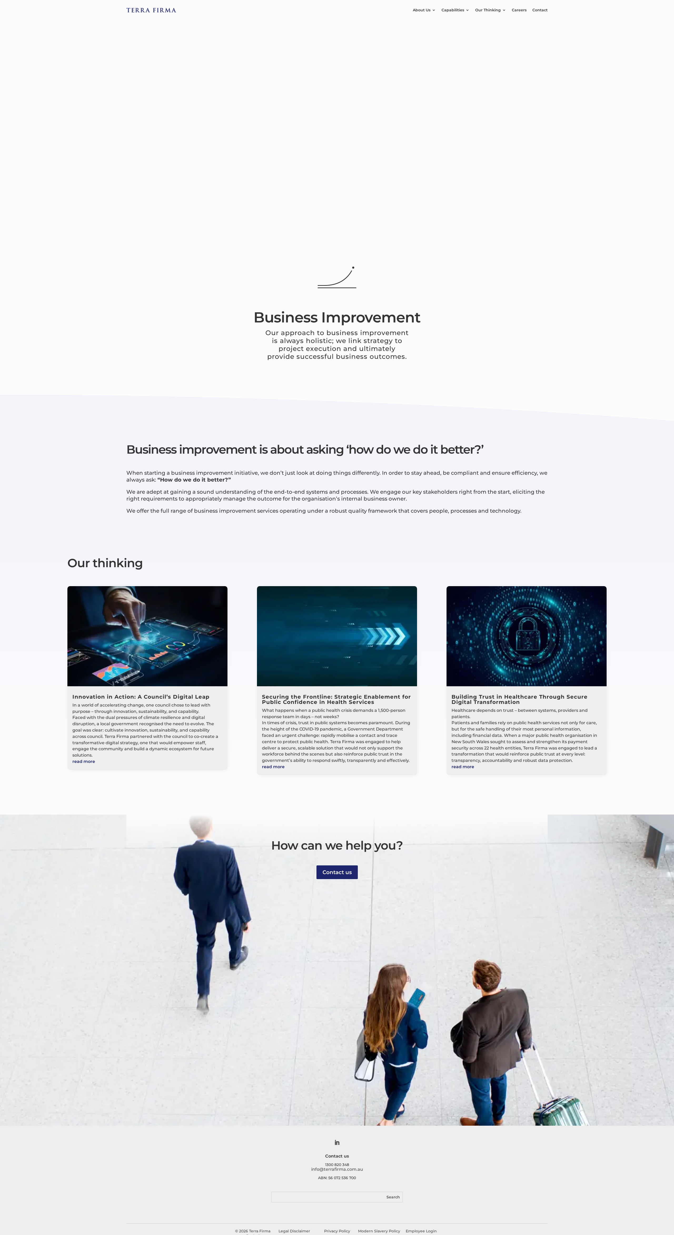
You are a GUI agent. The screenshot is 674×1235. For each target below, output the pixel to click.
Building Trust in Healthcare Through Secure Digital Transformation (520, 699)
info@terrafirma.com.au (337, 1169)
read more (83, 761)
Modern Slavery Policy (379, 1231)
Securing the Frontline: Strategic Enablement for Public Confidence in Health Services (336, 699)
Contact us (337, 872)
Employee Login (421, 1231)
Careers (519, 10)
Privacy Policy (337, 1231)
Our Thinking (488, 10)
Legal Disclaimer (295, 1231)
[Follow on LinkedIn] (337, 1142)
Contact (540, 10)
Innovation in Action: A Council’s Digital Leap (141, 697)
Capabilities (453, 10)
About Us (421, 10)
